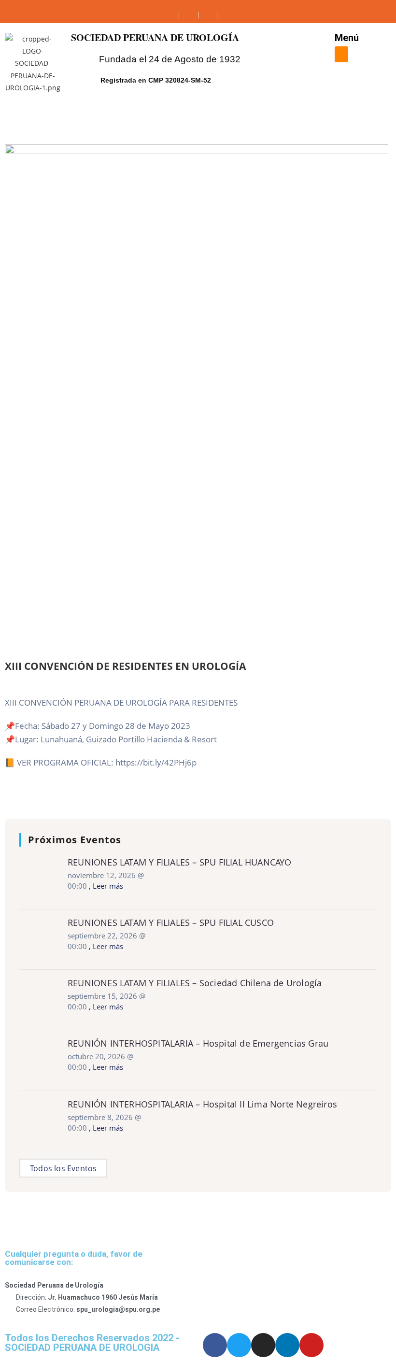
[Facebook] (215, 1345)
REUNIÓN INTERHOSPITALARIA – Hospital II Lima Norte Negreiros (202, 1104)
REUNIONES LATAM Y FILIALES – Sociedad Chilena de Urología (195, 983)
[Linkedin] (287, 1345)
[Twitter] (239, 1345)
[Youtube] (311, 1345)
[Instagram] (263, 1345)
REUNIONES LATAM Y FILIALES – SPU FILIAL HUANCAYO (180, 862)
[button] (341, 54)
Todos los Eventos (63, 1168)
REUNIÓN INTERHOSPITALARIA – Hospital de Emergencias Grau (198, 1043)
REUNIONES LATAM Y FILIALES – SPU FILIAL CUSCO (171, 922)
